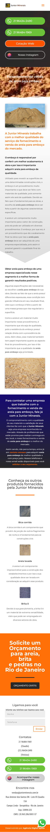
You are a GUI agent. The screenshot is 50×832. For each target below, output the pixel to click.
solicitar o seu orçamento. (25, 464)
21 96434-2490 (22, 21)
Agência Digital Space (34, 828)
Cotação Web (25, 43)
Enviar (39, 729)
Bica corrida (25, 522)
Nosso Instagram (28, 54)
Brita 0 (25, 603)
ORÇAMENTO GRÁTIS (25, 685)
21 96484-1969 (22, 32)
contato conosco (18, 452)
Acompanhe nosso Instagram (28, 778)
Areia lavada (25, 561)
